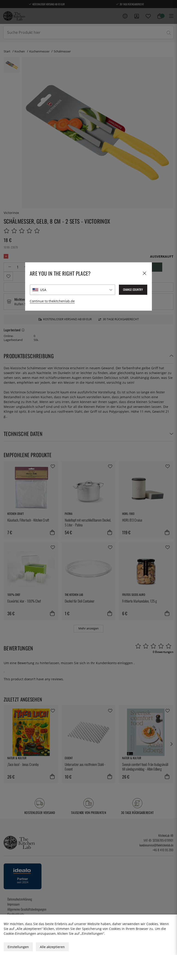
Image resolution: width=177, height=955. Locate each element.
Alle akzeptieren (52, 947)
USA (43, 290)
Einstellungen (18, 947)
